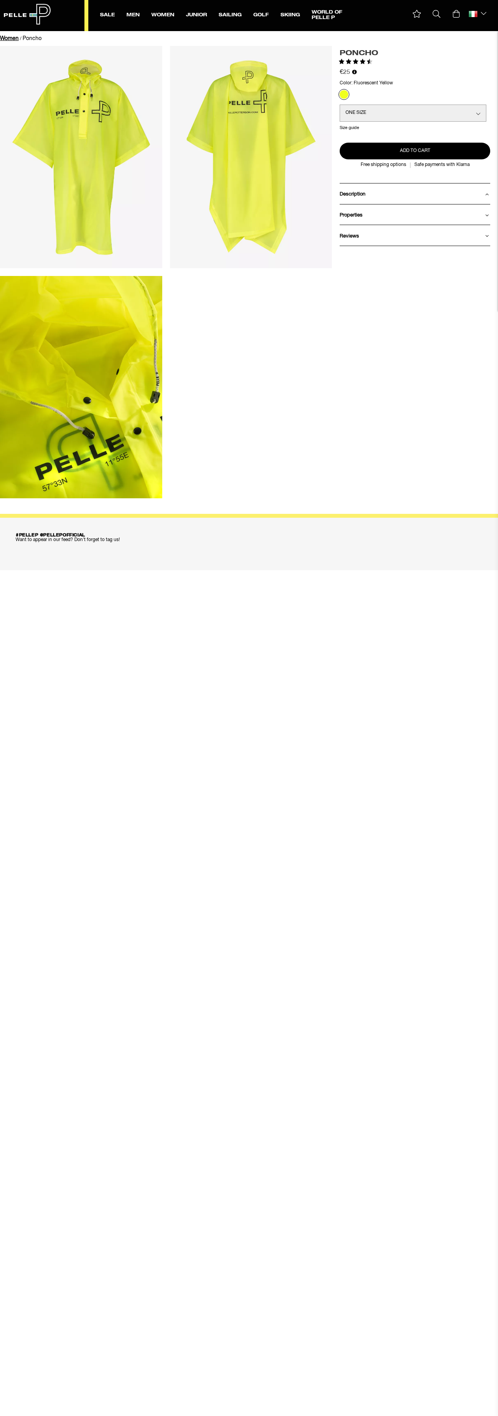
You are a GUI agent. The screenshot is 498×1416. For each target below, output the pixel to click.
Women (9, 38)
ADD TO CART (415, 150)
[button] (416, 14)
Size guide (349, 128)
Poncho (32, 38)
